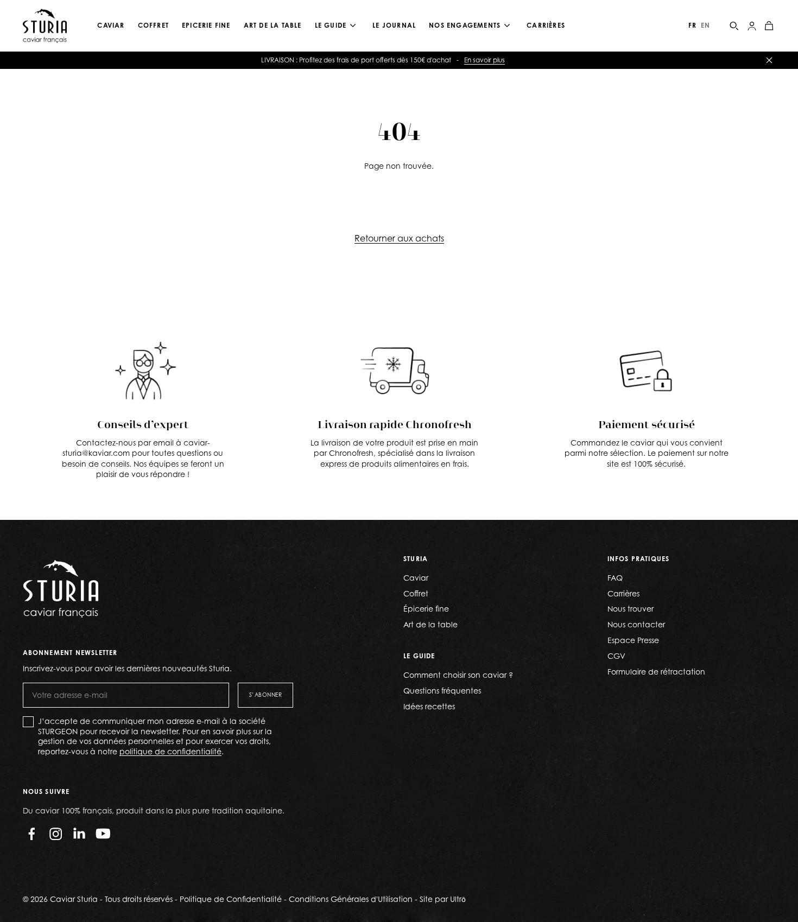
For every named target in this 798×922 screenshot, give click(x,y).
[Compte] (751, 26)
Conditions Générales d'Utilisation (351, 899)
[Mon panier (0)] (769, 26)
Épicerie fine (426, 608)
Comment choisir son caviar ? (458, 674)
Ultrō (458, 899)
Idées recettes (429, 706)
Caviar (415, 577)
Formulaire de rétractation (656, 671)
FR (692, 25)
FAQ (615, 577)
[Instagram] (55, 833)
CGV (616, 655)
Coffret (415, 593)
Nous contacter (636, 624)
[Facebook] (31, 833)
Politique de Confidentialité (231, 899)
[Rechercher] (734, 26)
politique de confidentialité (170, 751)
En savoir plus (484, 60)
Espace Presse (633, 640)
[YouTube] (103, 833)
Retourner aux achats (399, 238)
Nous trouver (630, 608)
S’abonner (265, 694)
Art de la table (430, 624)
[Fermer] (769, 60)
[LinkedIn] (79, 833)
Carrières (623, 593)
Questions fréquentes (442, 690)
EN (705, 25)
